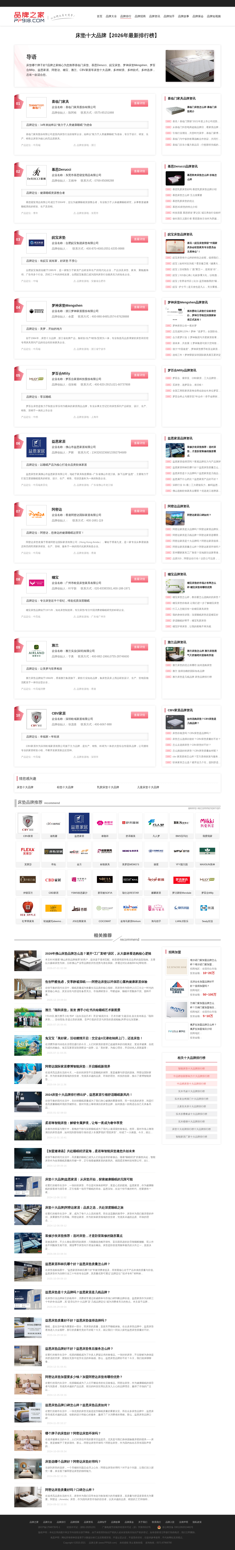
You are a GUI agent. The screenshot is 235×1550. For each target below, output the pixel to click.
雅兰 (55, 645)
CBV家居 (59, 713)
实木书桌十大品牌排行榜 (191, 1091)
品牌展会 (198, 16)
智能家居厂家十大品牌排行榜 (191, 1136)
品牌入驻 (169, 1522)
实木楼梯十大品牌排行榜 (191, 1121)
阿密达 (57, 509)
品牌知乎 (169, 16)
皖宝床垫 (59, 237)
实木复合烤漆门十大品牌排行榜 (191, 1098)
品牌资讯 (154, 16)
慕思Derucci (61, 169)
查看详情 (139, 103)
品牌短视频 (214, 16)
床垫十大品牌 (25, 787)
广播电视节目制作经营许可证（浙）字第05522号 (126, 1527)
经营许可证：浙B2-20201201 (81, 1527)
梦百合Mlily (61, 373)
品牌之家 (34, 1522)
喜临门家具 (60, 101)
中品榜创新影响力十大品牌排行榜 (191, 1076)
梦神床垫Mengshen (67, 305)
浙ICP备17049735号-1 (49, 1527)
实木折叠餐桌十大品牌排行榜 (191, 1114)
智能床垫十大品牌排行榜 (191, 1068)
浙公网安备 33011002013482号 (177, 1527)
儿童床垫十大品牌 (148, 787)
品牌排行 (125, 16)
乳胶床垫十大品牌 (108, 787)
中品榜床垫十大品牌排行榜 (191, 1083)
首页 (99, 16)
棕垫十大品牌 (65, 787)
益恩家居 (59, 441)
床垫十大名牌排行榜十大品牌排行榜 (191, 1129)
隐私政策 (197, 1522)
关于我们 (142, 1522)
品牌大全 (111, 16)
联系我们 (156, 1522)
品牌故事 (183, 16)
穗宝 (55, 577)
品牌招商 (140, 16)
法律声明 (183, 1522)
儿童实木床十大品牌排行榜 (191, 1106)
